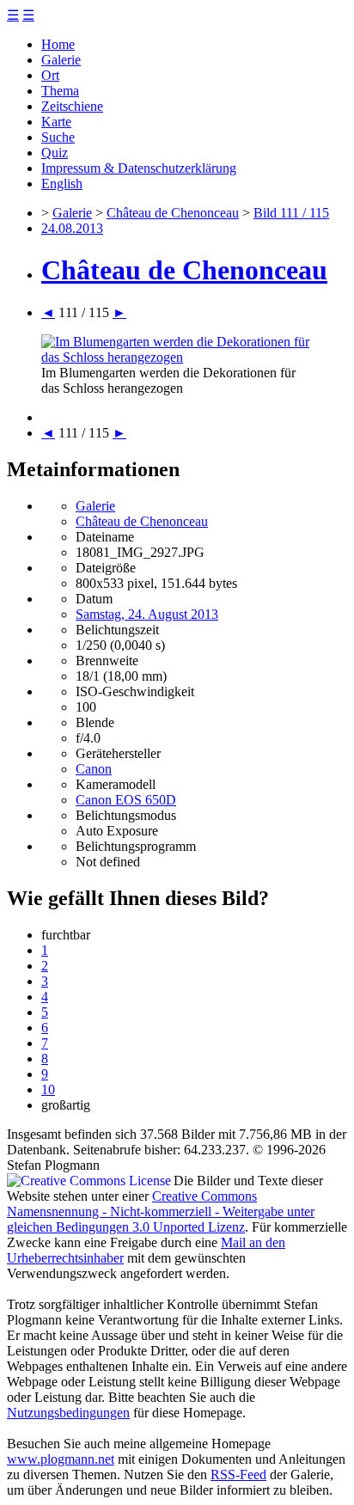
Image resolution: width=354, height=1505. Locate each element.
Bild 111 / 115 (291, 212)
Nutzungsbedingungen (68, 1412)
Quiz (54, 152)
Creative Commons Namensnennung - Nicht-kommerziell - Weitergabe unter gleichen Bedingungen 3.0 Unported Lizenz (160, 1211)
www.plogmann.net (60, 1459)
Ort (50, 75)
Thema (60, 90)
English (61, 183)
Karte (56, 121)
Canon (94, 769)
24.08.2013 (72, 228)
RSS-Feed (238, 1474)
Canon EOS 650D (126, 799)
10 (48, 1089)
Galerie (61, 59)
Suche (58, 137)
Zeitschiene (72, 106)
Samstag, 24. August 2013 (147, 614)
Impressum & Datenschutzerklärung (138, 168)
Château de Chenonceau (173, 212)
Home (58, 44)
